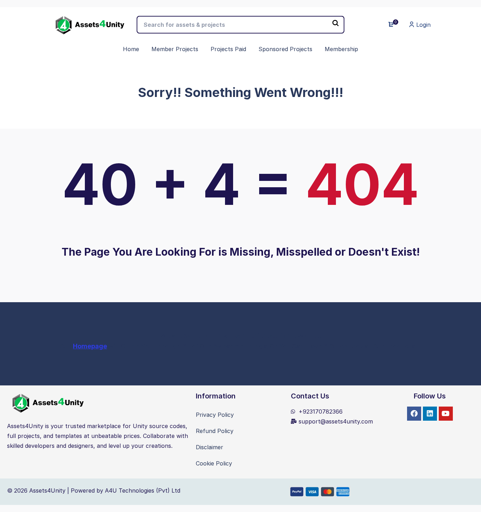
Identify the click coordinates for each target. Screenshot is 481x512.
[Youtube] (446, 414)
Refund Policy (214, 430)
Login (422, 24)
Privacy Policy (215, 414)
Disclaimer (209, 447)
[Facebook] (414, 414)
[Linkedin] (430, 414)
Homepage (90, 346)
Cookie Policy (214, 463)
